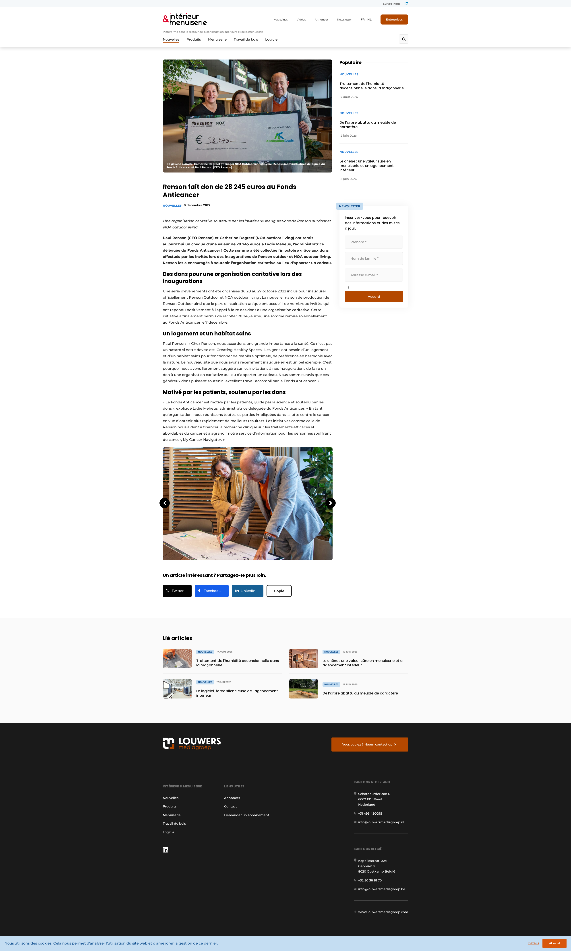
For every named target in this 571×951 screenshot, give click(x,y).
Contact (230, 806)
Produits (193, 39)
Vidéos (301, 19)
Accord (374, 296)
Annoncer (321, 19)
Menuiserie (217, 39)
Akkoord (554, 943)
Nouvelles (171, 39)
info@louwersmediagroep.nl (381, 822)
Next (330, 503)
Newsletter (344, 19)
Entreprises (394, 19)
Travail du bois (246, 39)
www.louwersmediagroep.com (383, 912)
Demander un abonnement (246, 815)
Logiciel (271, 39)
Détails (533, 943)
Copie (279, 591)
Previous (164, 503)
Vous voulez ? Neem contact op (367, 744)
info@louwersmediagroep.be (381, 889)
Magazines (281, 19)
